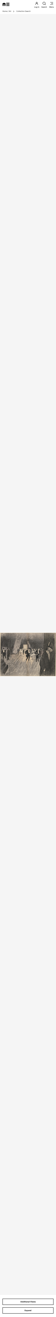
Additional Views (28, 1302)
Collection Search (23, 11)
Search (44, 7)
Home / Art (6, 11)
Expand (28, 1310)
